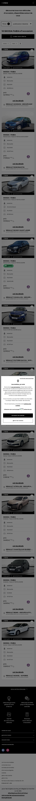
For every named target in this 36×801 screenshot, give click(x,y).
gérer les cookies (18, 420)
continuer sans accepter (27, 378)
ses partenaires (15, 387)
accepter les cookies (18, 415)
